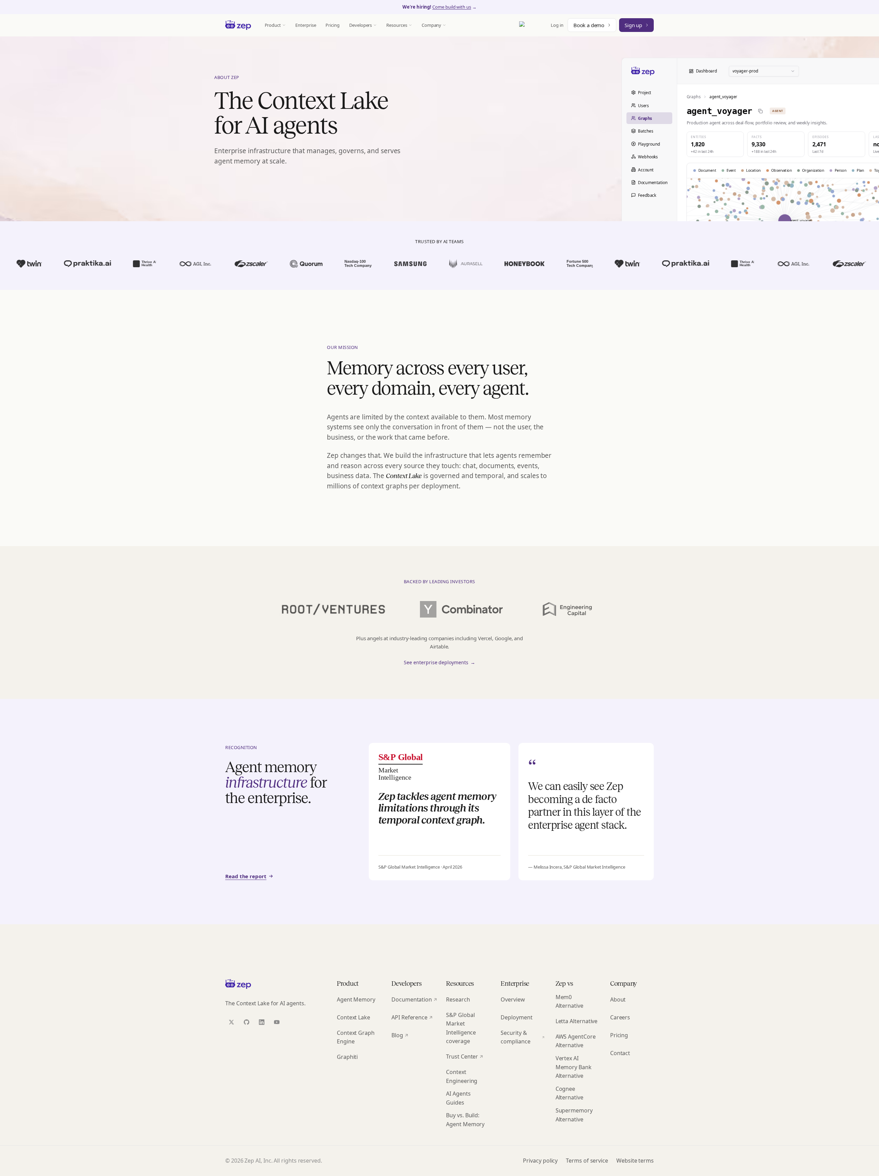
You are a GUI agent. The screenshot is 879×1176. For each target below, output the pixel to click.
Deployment (516, 1017)
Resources (396, 25)
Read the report (245, 876)
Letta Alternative (577, 1021)
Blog (397, 1035)
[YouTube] (277, 1022)
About (618, 999)
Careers (620, 1017)
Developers (360, 25)
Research (458, 999)
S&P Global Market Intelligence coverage (461, 1028)
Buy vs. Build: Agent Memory (465, 1119)
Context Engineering (461, 1076)
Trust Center (462, 1056)
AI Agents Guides (458, 1098)
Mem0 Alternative (569, 1001)
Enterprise (305, 25)
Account (645, 169)
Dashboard (706, 71)
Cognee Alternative (569, 1093)
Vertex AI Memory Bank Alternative (574, 1066)
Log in (557, 25)
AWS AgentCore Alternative (576, 1041)
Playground (649, 143)
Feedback (647, 195)
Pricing (333, 25)
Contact (620, 1053)
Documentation (652, 182)
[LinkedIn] (261, 1022)
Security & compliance (515, 1037)
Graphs (645, 118)
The (397, 475)
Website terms (635, 1160)
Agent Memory (356, 999)
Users (643, 105)
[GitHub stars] (533, 25)
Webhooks (648, 156)
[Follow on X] (231, 1022)
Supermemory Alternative (574, 1115)
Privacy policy (540, 1160)
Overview (513, 999)
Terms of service (587, 1160)
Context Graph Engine (356, 1037)
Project (644, 92)
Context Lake (353, 1017)
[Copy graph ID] (760, 110)
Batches (645, 131)
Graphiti (347, 1057)
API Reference (409, 1017)
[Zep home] (238, 25)
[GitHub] (246, 1022)
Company (432, 25)
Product (273, 25)
